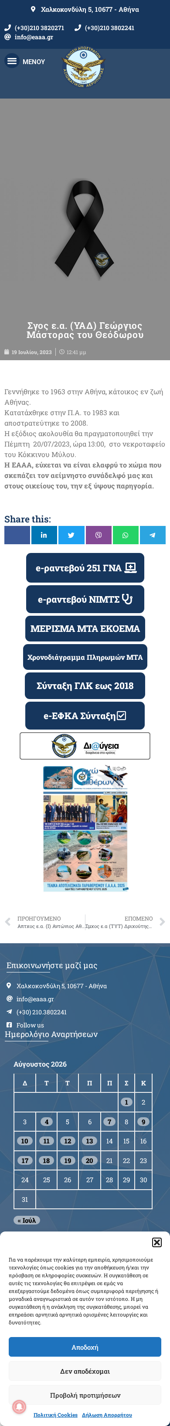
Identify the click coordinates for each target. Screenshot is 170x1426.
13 (89, 1140)
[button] (157, 1242)
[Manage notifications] (19, 1407)
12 (68, 1140)
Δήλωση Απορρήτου (107, 1414)
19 (68, 1160)
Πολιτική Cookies (56, 1414)
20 (89, 1160)
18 (46, 1160)
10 (24, 1140)
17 (25, 1160)
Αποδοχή (85, 1347)
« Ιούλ (27, 1220)
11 (47, 1140)
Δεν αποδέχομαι (85, 1371)
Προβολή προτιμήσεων (85, 1395)
